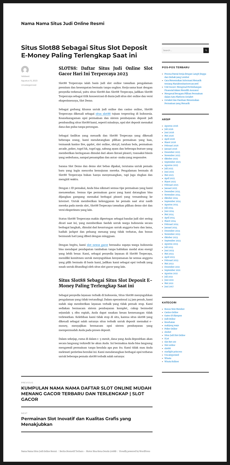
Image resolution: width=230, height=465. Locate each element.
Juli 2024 (168, 208)
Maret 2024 (170, 221)
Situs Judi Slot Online (174, 335)
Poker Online (170, 328)
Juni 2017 (169, 286)
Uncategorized (28, 85)
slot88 (167, 348)
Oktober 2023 (171, 237)
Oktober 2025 (171, 158)
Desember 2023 (172, 231)
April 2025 (169, 178)
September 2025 (172, 162)
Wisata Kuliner (171, 361)
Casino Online (171, 312)
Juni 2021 (169, 280)
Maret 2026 (170, 142)
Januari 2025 (170, 188)
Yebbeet (25, 76)
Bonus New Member (174, 309)
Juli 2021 (168, 276)
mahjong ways (171, 325)
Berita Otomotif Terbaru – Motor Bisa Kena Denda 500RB (88, 451)
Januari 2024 (170, 227)
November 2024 (172, 194)
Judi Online (169, 319)
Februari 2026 (171, 145)
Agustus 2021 (171, 273)
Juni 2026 (169, 132)
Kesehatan (169, 322)
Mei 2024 (169, 214)
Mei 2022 (169, 263)
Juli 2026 (168, 129)
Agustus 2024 (171, 204)
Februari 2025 (171, 185)
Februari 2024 (171, 224)
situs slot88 (103, 113)
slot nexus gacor (97, 244)
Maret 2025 (170, 181)
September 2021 (172, 270)
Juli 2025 (168, 168)
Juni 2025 (169, 172)
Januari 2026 (170, 149)
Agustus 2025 (171, 165)
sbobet (167, 332)
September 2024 (172, 201)
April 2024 (169, 217)
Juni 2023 (169, 250)
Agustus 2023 (171, 244)
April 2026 (169, 139)
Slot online (169, 345)
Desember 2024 (172, 191)
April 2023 (169, 257)
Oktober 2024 (171, 198)
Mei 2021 (168, 283)
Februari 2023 (171, 260)
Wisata (167, 358)
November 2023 (172, 234)
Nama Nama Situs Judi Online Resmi (62, 23)
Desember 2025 (172, 152)
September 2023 (172, 240)
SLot (166, 338)
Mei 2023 (169, 253)
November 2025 (172, 155)
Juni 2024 (169, 211)
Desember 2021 (172, 267)
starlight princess (173, 351)
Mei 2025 (169, 175)
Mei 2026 (169, 135)
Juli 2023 (168, 247)
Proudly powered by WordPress (134, 451)
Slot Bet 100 (170, 342)
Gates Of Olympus (173, 315)
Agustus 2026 (171, 126)
